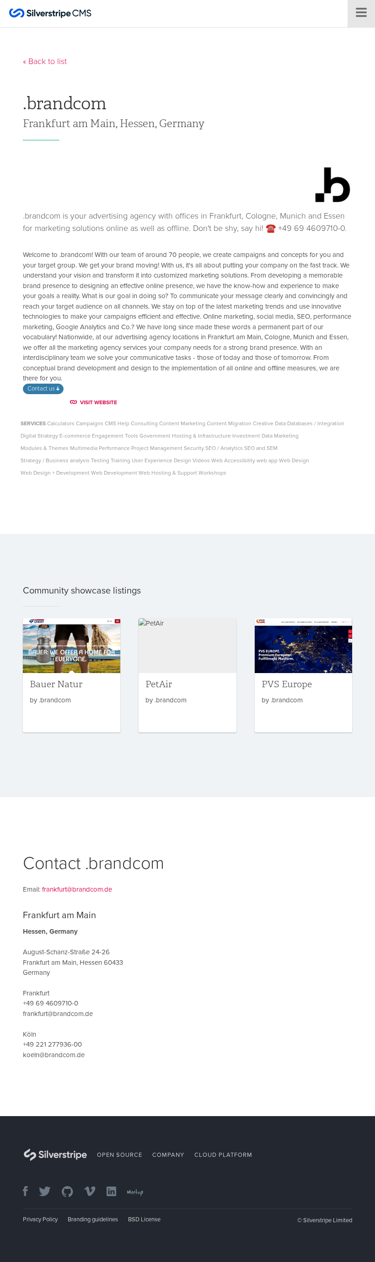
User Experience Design (161, 460)
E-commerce (75, 436)
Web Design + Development (55, 473)
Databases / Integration (315, 423)
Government (155, 436)
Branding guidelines (93, 1219)
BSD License (144, 1219)
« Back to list (45, 61)
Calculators (61, 423)
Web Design (294, 460)
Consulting (144, 423)
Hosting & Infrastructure (201, 436)
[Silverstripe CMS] (50, 14)
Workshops (212, 473)
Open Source (119, 1155)
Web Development (114, 473)
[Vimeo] (94, 1192)
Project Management (156, 448)
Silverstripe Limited (327, 1220)
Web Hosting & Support (168, 473)
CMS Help (117, 423)
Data (280, 423)
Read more (71, 675)
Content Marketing (182, 423)
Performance (114, 448)
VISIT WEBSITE (98, 402)
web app (267, 460)
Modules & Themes (45, 448)
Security (194, 448)
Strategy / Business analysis (55, 460)
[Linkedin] (116, 1192)
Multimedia (83, 448)
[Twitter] (49, 1192)
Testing (100, 460)
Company (168, 1155)
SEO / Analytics (224, 448)
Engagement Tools (115, 436)
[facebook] (30, 1192)
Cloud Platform (223, 1155)
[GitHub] (72, 1192)
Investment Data (252, 436)
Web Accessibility (233, 460)
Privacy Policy (40, 1219)
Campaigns (89, 423)
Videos (201, 460)
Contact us (41, 388)
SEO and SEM (261, 448)
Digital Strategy (39, 436)
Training (120, 460)
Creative (263, 423)
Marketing (286, 436)
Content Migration (229, 423)
